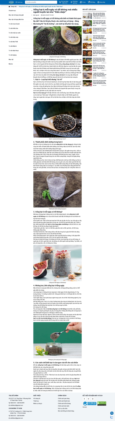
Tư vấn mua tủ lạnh (14, 24)
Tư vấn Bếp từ (13, 46)
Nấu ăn (11, 64)
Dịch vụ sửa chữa (62, 408)
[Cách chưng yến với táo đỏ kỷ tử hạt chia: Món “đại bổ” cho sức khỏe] (87, 46)
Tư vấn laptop (13, 55)
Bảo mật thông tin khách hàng (66, 411)
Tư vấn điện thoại (14, 50)
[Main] (11, 2)
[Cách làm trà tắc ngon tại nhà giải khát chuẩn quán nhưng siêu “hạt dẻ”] (87, 61)
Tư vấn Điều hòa (13, 28)
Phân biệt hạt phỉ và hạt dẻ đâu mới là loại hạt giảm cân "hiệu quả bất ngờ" (99, 52)
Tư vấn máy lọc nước (14, 33)
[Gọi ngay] (111, 413)
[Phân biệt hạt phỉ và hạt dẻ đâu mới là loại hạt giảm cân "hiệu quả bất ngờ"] (87, 53)
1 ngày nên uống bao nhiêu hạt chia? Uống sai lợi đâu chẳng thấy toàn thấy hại (99, 75)
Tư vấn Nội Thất (13, 41)
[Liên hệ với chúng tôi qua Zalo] (111, 417)
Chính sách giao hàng (63, 398)
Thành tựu (36, 401)
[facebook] (84, 398)
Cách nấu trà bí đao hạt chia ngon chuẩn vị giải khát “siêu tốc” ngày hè (99, 22)
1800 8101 (13, 403)
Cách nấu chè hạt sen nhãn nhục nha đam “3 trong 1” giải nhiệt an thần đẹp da (99, 67)
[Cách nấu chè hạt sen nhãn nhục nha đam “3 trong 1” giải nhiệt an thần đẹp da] (87, 68)
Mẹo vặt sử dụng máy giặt (16, 15)
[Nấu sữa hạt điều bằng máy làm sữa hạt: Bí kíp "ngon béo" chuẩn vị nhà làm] (87, 16)
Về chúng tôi (36, 398)
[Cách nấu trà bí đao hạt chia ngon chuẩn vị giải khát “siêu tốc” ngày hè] (87, 23)
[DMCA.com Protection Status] (101, 403)
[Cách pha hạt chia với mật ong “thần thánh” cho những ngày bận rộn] (87, 38)
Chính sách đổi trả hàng (64, 403)
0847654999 (20, 403)
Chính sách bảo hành (63, 406)
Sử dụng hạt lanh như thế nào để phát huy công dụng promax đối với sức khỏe (99, 30)
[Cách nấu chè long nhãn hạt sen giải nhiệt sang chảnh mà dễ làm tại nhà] (87, 83)
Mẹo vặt (11, 59)
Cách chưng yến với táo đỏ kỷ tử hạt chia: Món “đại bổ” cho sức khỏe (99, 45)
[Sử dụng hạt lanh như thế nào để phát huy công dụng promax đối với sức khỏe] (87, 31)
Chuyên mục (12, 10)
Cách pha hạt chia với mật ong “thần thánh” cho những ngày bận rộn (99, 37)
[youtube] (88, 398)
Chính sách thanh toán (64, 401)
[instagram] (92, 398)
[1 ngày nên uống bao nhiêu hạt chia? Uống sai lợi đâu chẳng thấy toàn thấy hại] (87, 76)
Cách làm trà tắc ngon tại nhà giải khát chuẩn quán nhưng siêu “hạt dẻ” (99, 60)
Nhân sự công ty (37, 403)
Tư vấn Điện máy (13, 37)
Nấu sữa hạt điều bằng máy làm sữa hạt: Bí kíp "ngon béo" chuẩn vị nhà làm (99, 15)
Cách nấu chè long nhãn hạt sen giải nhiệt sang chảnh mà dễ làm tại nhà (99, 82)
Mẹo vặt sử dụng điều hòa (16, 19)
